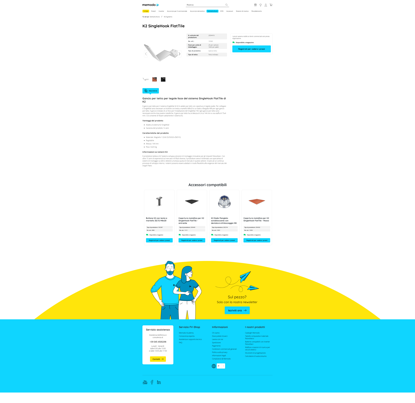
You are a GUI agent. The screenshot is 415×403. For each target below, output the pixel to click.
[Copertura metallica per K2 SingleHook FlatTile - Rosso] (256, 202)
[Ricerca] (226, 5)
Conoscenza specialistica (260, 5)
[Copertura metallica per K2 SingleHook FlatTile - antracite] (191, 202)
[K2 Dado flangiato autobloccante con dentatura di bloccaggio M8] (224, 202)
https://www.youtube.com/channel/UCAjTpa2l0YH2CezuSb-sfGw (145, 382)
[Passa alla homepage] (150, 5)
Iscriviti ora (235, 310)
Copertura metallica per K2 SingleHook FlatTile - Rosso (256, 219)
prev (146, 53)
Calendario (255, 5)
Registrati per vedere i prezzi (251, 49)
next (179, 53)
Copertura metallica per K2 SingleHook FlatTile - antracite (191, 220)
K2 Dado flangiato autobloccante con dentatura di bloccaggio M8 (223, 220)
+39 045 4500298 (158, 341)
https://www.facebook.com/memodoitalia (152, 382)
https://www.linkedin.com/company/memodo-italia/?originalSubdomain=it (158, 382)
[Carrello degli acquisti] (271, 5)
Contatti (156, 359)
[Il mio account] (265, 6)
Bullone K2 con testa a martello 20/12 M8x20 (156, 219)
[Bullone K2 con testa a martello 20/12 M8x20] (159, 202)
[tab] (150, 90)
